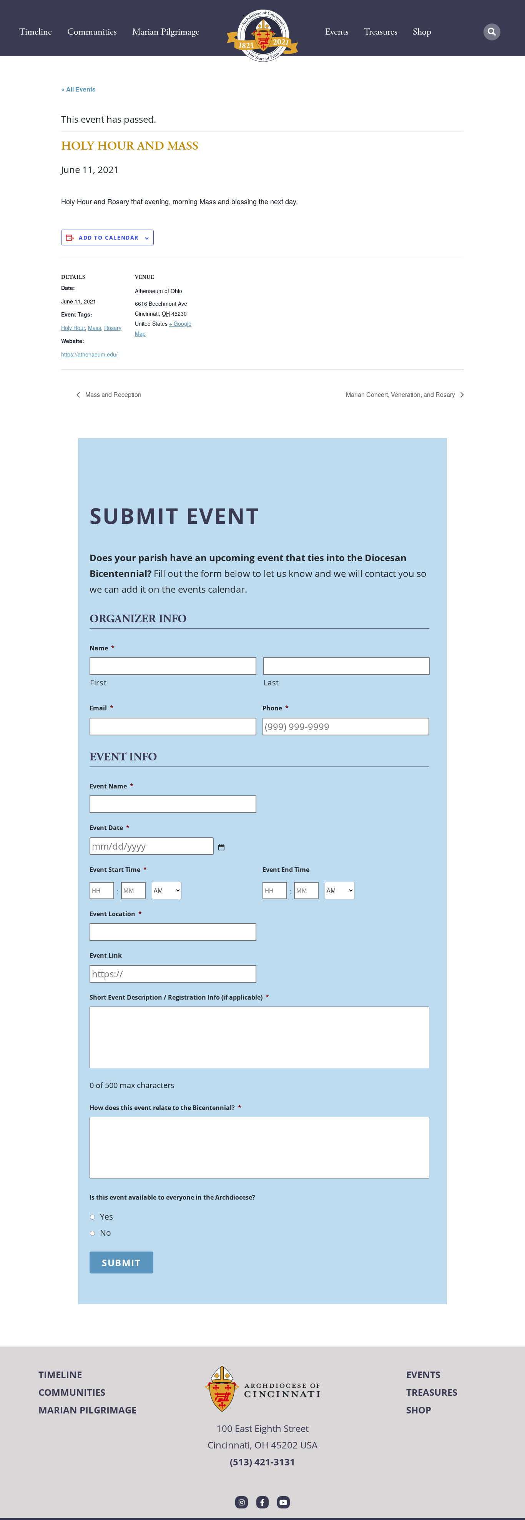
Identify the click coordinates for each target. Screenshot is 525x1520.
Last (271, 682)
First (98, 682)
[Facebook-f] (262, 1502)
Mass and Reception (112, 394)
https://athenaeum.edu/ (89, 354)
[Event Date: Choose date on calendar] (221, 847)
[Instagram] (241, 1502)
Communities (92, 32)
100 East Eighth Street (262, 1428)
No (105, 1232)
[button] (491, 31)
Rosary (112, 328)
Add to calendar (109, 237)
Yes (106, 1216)
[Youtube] (283, 1502)
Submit (121, 1262)
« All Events (78, 89)
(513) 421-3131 (262, 1461)
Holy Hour (73, 328)
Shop (422, 32)
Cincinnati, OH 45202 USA (262, 1445)
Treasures (380, 32)
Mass (94, 328)
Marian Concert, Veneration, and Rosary (401, 394)
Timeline (35, 32)
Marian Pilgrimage (165, 32)
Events (337, 32)
